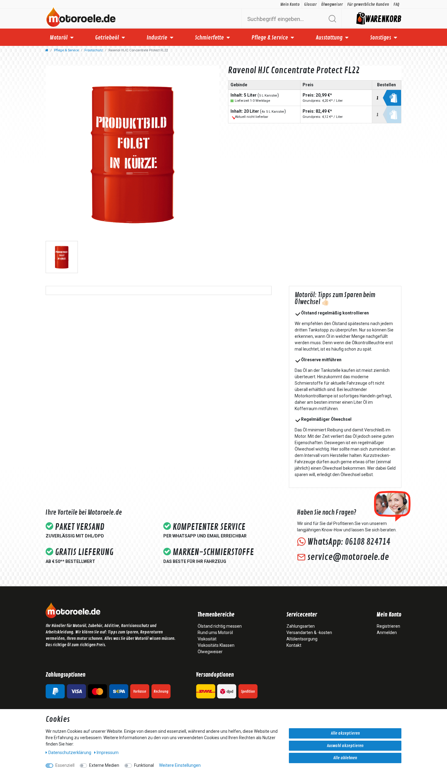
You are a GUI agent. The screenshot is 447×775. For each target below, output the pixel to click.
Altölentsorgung (301, 638)
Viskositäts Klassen (216, 645)
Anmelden (387, 632)
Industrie (157, 37)
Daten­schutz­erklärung (70, 752)
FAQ (396, 4)
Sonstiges (380, 37)
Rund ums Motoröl (215, 632)
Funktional (144, 765)
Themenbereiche (216, 615)
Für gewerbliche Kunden (368, 4)
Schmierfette (209, 37)
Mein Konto (290, 4)
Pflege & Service (269, 37)
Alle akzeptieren (345, 733)
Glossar (310, 4)
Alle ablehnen (345, 757)
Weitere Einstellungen (180, 765)
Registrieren (388, 626)
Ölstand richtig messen (220, 626)
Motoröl (59, 37)
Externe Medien (104, 765)
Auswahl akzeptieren (345, 745)
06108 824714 (367, 542)
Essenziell (64, 765)
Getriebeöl (107, 37)
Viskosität (207, 638)
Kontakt (293, 645)
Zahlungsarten (300, 626)
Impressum (108, 752)
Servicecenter (301, 615)
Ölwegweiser (332, 4)
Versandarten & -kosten (309, 632)
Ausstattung (329, 37)
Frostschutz (94, 50)
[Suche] (332, 18)
